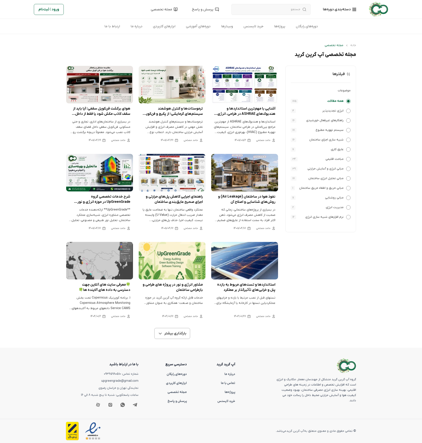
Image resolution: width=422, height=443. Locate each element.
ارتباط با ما (112, 26)
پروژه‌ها (279, 26)
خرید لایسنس (254, 26)
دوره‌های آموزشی (198, 26)
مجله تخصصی (177, 392)
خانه (353, 45)
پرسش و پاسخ (177, 401)
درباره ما (136, 26)
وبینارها (227, 26)
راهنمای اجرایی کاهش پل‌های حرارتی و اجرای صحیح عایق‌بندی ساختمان (174, 199)
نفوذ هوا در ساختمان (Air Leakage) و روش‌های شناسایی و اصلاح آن (246, 199)
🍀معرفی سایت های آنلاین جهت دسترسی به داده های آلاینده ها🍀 (104, 287)
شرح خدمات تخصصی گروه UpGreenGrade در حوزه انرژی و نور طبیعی (103, 199)
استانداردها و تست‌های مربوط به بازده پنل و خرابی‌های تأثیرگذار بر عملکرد (246, 287)
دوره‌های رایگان (307, 26)
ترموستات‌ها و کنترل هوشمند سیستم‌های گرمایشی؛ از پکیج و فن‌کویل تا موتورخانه (173, 111)
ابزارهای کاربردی (164, 26)
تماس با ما (228, 383)
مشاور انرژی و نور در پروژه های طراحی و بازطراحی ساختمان (173, 287)
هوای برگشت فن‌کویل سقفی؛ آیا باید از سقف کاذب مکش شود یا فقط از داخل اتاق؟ (101, 111)
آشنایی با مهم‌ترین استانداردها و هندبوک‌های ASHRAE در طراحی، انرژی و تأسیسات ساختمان (245, 111)
